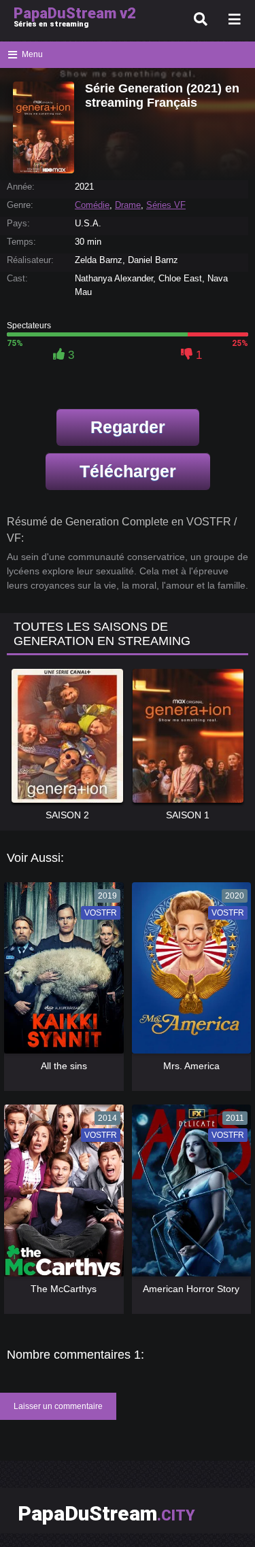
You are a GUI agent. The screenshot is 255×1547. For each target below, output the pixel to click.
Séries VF (166, 205)
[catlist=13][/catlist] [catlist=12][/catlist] (60, 972)
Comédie (92, 205)
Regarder (127, 426)
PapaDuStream (106, 1513)
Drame (128, 205)
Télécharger (128, 471)
